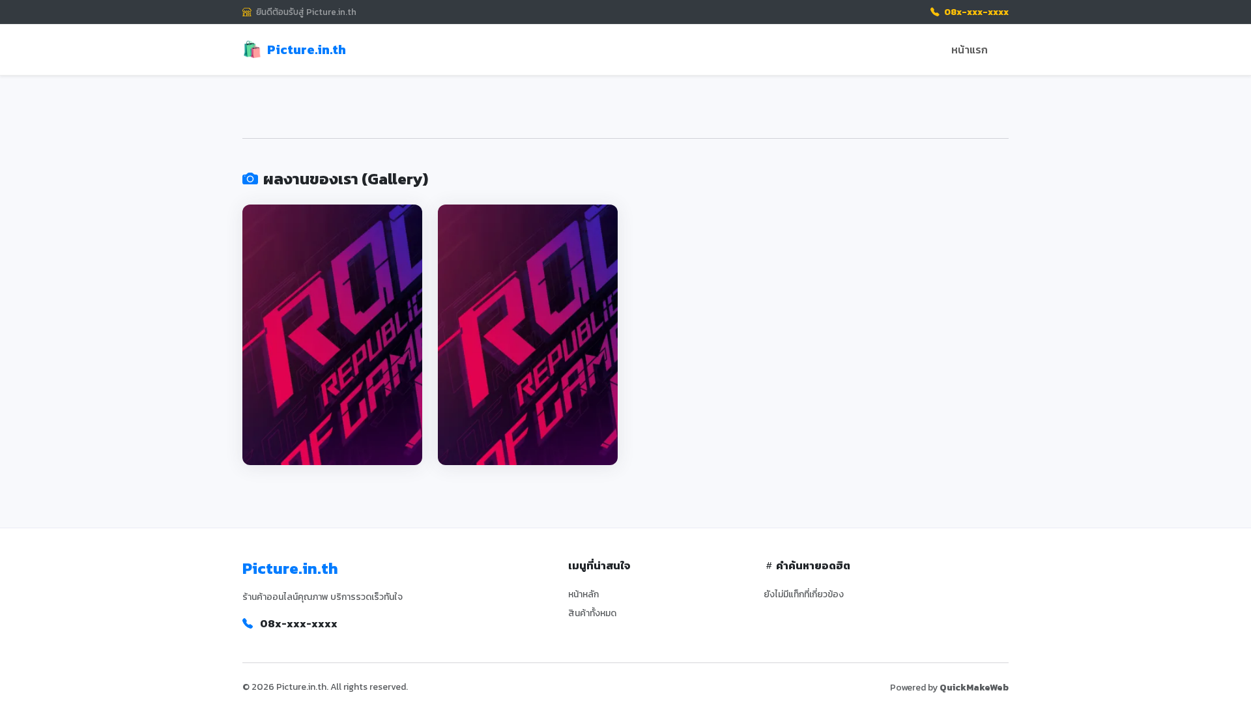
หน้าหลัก (583, 594)
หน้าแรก (969, 49)
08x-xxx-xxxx (975, 11)
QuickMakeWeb (974, 687)
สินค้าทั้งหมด (592, 613)
